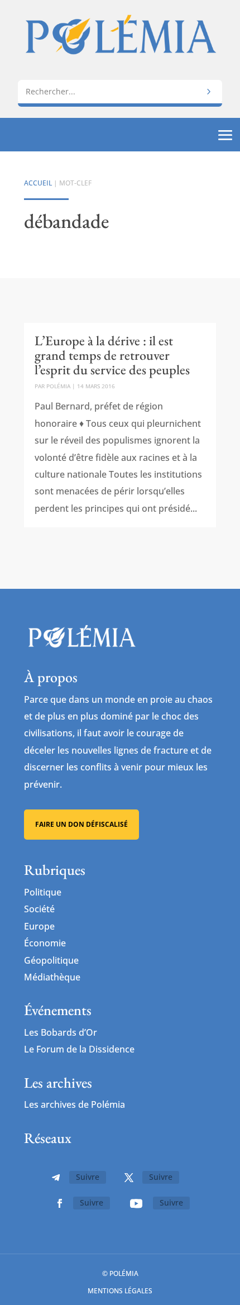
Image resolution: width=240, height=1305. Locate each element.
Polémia (58, 386)
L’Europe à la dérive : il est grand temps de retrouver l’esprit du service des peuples (112, 355)
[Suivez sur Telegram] (56, 1178)
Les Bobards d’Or (60, 1032)
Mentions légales (120, 1291)
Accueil (38, 183)
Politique (42, 892)
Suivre (87, 1176)
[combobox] (120, 91)
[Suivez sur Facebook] (60, 1203)
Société (39, 909)
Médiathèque (52, 977)
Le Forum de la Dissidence (79, 1049)
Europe (39, 926)
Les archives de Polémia (74, 1104)
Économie (45, 943)
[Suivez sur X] (129, 1178)
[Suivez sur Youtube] (136, 1203)
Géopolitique (51, 960)
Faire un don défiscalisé (81, 824)
